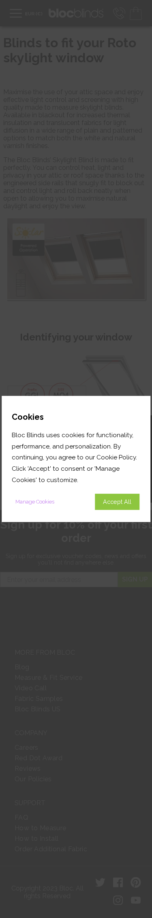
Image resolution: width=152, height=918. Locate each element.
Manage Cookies (34, 502)
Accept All (117, 501)
